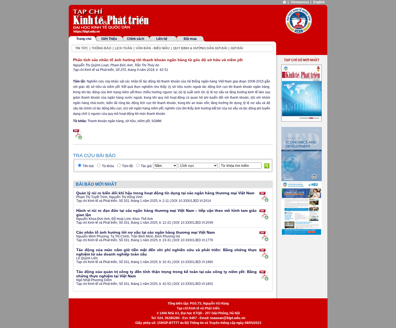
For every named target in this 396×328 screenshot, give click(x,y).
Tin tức (81, 48)
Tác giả (146, 166)
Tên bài (88, 166)
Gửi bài (237, 48)
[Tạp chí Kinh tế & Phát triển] (111, 21)
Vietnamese (300, 2)
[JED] (301, 154)
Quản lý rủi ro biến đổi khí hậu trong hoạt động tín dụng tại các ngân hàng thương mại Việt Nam (165, 193)
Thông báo (101, 48)
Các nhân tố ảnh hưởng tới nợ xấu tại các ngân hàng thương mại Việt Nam (145, 232)
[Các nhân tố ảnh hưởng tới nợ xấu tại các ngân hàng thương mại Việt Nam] (264, 236)
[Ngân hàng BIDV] (301, 208)
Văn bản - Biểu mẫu (153, 48)
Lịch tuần (123, 48)
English (319, 2)
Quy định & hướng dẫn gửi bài (200, 48)
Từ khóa (108, 166)
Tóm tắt (127, 166)
